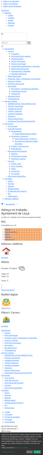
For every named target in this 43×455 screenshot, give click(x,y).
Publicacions (10, 239)
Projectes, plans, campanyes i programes (21, 338)
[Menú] (2, 46)
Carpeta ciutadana (12, 365)
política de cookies (21, 448)
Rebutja (29, 452)
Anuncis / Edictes (11, 340)
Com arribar (9, 378)
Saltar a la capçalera (11, 1)
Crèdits (7, 412)
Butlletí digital (10, 400)
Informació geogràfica (13, 388)
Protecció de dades (12, 417)
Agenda (8, 229)
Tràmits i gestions (12, 363)
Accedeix (4, 257)
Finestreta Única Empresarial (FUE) (18, 373)
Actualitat (5, 390)
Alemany (11, 23)
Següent (11, 290)
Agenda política (11, 232)
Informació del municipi (14, 383)
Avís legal (8, 419)
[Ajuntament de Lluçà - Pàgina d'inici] (14, 37)
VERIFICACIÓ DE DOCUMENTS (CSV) (19, 355)
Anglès (10, 20)
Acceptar (37, 452)
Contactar (5, 10)
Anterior (4, 290)
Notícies (8, 237)
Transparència (10, 350)
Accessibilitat (10, 422)
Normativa (9, 345)
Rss (6, 405)
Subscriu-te (5, 308)
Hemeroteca (9, 408)
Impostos (8, 368)
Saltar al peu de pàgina (12, 6)
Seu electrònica (11, 348)
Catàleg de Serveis (12, 360)
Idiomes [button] (8, 13)
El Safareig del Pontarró (14, 403)
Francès (11, 25)
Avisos (7, 234)
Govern (7, 333)
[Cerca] (29, 42)
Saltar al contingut (10, 4)
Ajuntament (10, 204)
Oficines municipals (12, 358)
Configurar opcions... (8, 452)
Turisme (8, 385)
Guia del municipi (11, 380)
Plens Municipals (11, 335)
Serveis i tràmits (7, 353)
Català (10, 15)
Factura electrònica (12, 370)
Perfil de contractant (13, 343)
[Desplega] (17, 204)
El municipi (5, 375)
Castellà (11, 18)
